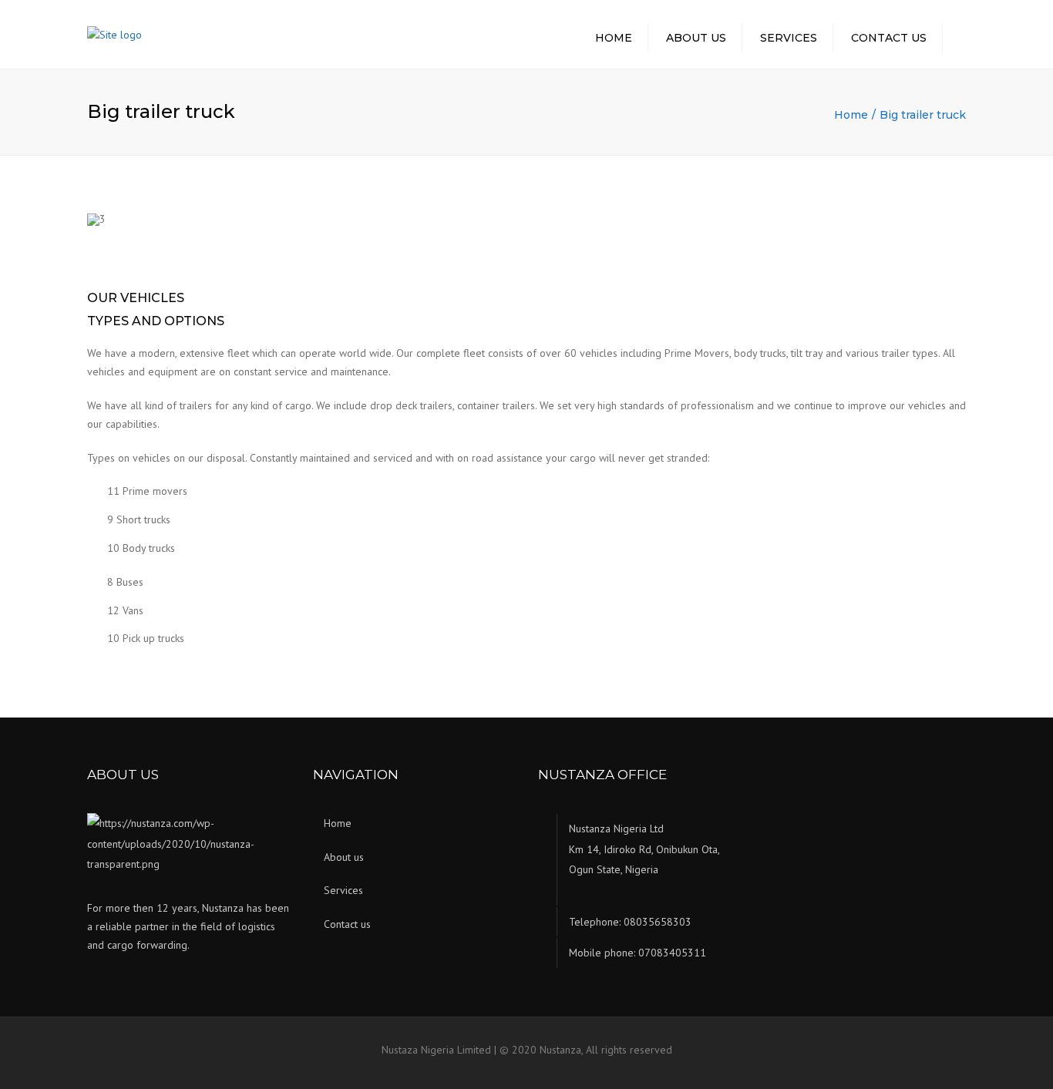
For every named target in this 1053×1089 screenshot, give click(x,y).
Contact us (889, 38)
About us (696, 38)
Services (788, 38)
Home (613, 38)
